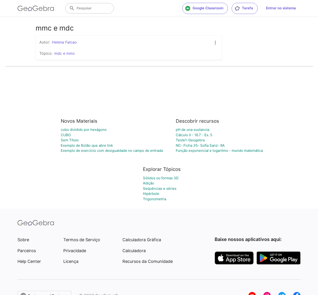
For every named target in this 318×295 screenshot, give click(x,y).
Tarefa (247, 8)
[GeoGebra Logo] (35, 8)
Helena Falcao (64, 42)
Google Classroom (208, 8)
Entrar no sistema (281, 8)
